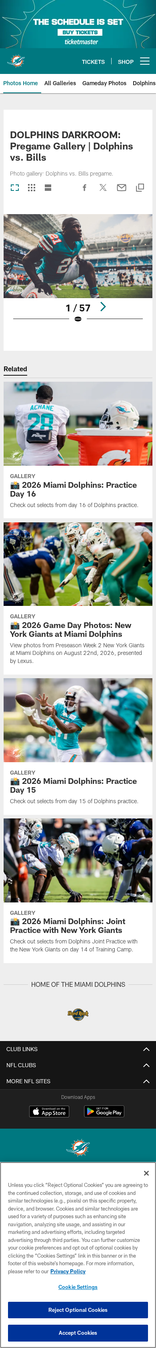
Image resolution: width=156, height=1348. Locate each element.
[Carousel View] (15, 188)
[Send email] (122, 191)
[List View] (48, 188)
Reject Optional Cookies (78, 1310)
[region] (78, 1255)
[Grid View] (31, 188)
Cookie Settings (78, 1287)
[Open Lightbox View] (78, 273)
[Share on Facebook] (85, 191)
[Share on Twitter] (103, 191)
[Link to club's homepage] (16, 57)
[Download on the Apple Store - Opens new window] (49, 1112)
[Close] (146, 1173)
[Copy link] (140, 188)
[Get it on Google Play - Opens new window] (104, 1115)
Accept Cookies (78, 1333)
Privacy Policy (68, 1271)
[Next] (103, 306)
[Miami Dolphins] (78, 1149)
